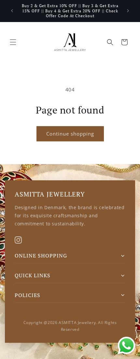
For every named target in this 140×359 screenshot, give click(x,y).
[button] (13, 42)
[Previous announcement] (12, 11)
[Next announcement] (128, 11)
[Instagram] (18, 240)
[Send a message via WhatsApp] (126, 345)
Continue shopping (70, 133)
